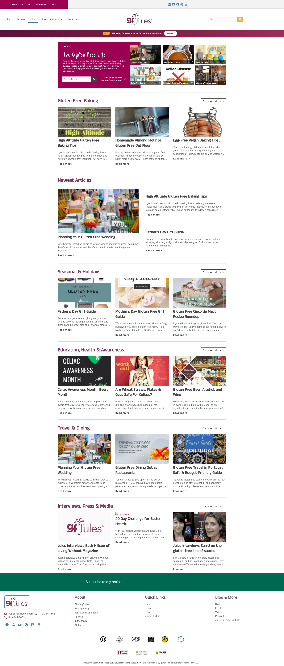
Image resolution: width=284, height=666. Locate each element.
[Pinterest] (181, 4)
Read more (65, 163)
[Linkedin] (169, 4)
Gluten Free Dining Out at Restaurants (136, 470)
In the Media (81, 621)
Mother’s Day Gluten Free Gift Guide (139, 314)
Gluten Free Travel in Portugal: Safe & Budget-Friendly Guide (198, 470)
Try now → (170, 33)
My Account (74, 19)
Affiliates (79, 625)
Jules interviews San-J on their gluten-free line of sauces (198, 548)
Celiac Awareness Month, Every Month (83, 392)
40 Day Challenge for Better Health (138, 521)
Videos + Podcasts (50, 19)
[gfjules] (13, 625)
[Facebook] (177, 4)
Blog (33, 19)
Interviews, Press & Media (85, 506)
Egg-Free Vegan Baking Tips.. (196, 140)
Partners (79, 616)
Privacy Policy (82, 608)
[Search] (240, 19)
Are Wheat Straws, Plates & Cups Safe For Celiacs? (138, 392)
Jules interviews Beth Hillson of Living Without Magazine (84, 548)
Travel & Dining (74, 428)
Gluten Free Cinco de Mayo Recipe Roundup (195, 314)
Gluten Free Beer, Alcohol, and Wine (197, 392)
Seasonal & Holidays (79, 271)
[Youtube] (173, 4)
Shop (8, 19)
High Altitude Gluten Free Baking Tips (78, 143)
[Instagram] (185, 4)
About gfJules (82, 604)
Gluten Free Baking (78, 100)
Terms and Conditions (86, 612)
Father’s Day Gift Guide (165, 232)
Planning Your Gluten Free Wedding (86, 237)
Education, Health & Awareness (91, 350)
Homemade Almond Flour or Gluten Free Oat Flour (138, 143)
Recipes (21, 19)
